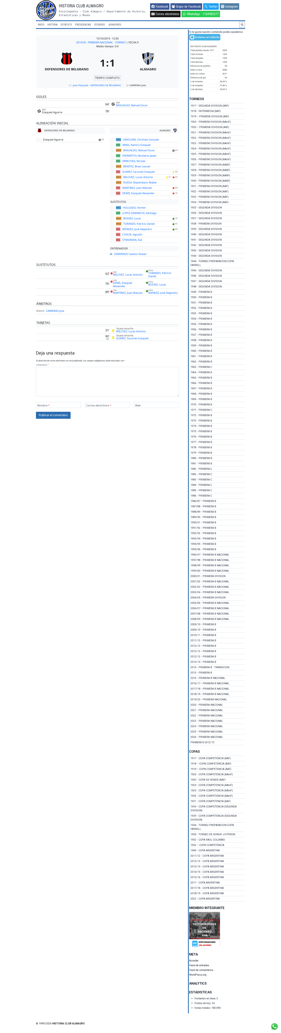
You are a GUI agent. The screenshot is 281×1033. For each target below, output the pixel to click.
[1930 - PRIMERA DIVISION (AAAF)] (217, 180)
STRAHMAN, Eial (132, 240)
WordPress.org (197, 974)
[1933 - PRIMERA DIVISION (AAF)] (217, 197)
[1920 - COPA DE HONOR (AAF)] (217, 779)
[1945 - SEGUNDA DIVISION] (217, 270)
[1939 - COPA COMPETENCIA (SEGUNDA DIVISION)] (217, 817)
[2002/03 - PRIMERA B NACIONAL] (217, 587)
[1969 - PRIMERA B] (217, 399)
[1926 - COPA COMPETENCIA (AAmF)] (217, 796)
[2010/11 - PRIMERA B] (217, 635)
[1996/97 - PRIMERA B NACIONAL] (217, 554)
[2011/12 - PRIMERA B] (217, 640)
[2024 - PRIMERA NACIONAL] (217, 726)
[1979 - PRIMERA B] (217, 452)
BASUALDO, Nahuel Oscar (132, 105)
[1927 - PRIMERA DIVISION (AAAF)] (217, 164)
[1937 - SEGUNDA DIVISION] (217, 218)
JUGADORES (114, 24)
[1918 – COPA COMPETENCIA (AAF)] (217, 763)
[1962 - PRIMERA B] (217, 361)
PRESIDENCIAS (83, 24)
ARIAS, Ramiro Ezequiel (136, 145)
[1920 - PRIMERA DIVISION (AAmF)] (217, 121)
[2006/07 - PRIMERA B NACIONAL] (217, 608)
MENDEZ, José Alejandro (137, 229)
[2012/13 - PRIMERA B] (217, 646)
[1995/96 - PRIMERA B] (217, 549)
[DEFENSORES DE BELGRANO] (67, 62)
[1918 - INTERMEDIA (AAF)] (217, 111)
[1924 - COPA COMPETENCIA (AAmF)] (217, 785)
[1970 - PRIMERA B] (217, 404)
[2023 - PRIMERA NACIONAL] (217, 721)
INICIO (41, 24)
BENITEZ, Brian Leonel (136, 166)
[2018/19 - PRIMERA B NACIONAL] (217, 694)
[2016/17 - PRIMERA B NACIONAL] (217, 683)
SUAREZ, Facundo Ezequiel (138, 172)
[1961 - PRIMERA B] (217, 356)
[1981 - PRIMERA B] (217, 463)
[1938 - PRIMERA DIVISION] (217, 223)
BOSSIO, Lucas (132, 218)
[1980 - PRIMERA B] (217, 458)
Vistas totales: (202, 1007)
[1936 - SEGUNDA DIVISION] (217, 213)
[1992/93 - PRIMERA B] (217, 533)
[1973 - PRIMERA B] (217, 420)
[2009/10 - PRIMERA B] (217, 624)
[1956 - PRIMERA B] (217, 329)
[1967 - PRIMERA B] (217, 388)
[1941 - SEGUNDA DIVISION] (217, 239)
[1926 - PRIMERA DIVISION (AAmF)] (217, 159)
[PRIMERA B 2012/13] (217, 742)
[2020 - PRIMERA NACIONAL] (217, 705)
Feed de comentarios (201, 970)
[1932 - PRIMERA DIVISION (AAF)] (217, 191)
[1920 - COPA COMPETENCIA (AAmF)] (217, 774)
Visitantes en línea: (205, 998)
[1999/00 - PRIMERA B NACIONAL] (217, 570)
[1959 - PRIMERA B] (217, 345)
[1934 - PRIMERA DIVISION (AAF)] (217, 202)
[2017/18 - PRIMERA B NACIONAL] (217, 688)
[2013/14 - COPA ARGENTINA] (217, 866)
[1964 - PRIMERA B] (217, 372)
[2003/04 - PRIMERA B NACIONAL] (217, 592)
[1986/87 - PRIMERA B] (217, 501)
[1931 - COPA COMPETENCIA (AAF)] (217, 801)
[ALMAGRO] (148, 62)
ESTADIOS (99, 24)
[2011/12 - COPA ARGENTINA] (217, 855)
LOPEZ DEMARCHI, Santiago (139, 213)
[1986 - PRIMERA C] (217, 495)
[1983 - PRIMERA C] (217, 474)
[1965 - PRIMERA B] (217, 377)
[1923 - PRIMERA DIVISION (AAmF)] (217, 143)
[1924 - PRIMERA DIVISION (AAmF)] (217, 148)
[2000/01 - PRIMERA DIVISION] (217, 576)
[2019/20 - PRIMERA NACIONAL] (217, 699)
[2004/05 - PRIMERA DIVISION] (217, 597)
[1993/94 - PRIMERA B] (217, 538)
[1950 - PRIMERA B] (217, 297)
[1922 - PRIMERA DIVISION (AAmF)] (217, 138)
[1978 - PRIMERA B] (217, 447)
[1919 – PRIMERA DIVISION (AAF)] (217, 116)
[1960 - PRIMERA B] (217, 351)
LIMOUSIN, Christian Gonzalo (141, 139)
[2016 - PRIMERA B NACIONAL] (217, 678)
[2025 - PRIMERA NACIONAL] (217, 731)
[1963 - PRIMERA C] (217, 367)
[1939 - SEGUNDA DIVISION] (217, 229)
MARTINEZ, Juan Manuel (137, 188)
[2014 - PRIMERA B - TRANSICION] (217, 667)
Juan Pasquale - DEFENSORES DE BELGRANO (97, 85)
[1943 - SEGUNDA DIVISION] (217, 250)
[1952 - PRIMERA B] (217, 308)
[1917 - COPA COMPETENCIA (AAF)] (217, 758)
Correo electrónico (98, 405)
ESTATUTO (66, 24)
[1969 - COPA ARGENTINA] (217, 850)
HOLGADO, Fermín (134, 207)
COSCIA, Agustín (132, 234)
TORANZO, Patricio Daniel (139, 224)
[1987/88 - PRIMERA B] (217, 506)
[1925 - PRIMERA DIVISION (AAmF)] (217, 154)
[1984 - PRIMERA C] (217, 485)
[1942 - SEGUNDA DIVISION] (217, 245)
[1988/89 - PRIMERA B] (217, 511)
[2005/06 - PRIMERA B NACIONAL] (217, 603)
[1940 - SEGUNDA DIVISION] (217, 234)
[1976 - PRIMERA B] (217, 436)
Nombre (43, 405)
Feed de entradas (199, 965)
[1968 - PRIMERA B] (217, 393)
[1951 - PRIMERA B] (217, 302)
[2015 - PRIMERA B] (217, 672)
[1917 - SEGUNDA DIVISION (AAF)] (217, 105)
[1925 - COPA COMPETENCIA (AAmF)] (217, 790)
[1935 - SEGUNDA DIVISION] (217, 207)
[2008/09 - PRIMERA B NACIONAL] (217, 619)
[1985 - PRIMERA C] (217, 490)
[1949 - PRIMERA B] (217, 292)
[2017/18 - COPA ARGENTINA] (217, 888)
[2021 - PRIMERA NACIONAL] (217, 710)
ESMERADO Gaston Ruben (130, 254)
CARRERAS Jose (55, 311)
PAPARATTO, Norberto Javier (139, 155)
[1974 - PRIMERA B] (217, 426)
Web (138, 405)
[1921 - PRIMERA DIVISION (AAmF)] (217, 132)
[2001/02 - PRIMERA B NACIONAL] (217, 581)
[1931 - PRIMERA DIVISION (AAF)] (217, 186)
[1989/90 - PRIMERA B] (217, 517)
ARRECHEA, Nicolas (134, 161)
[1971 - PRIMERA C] (217, 410)
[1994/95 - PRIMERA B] (217, 544)
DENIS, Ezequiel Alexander (138, 193)
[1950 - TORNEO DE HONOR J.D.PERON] (217, 834)
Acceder (194, 960)
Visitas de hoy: (203, 1003)
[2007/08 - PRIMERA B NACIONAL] (217, 613)
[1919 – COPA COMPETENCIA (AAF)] (217, 769)
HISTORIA (52, 24)
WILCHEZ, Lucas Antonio (138, 177)
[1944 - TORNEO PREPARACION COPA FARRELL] (217, 263)
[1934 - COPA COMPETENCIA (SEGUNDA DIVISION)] (217, 808)
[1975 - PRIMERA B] (217, 431)
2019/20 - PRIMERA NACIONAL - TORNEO (101, 42)
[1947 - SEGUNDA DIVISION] (217, 281)
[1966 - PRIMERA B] (217, 383)
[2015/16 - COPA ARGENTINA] (217, 877)
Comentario (42, 365)
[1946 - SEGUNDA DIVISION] (217, 276)
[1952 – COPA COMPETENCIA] (217, 845)
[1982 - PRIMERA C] (217, 469)
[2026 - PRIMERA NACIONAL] (217, 737)
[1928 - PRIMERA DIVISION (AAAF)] (217, 170)
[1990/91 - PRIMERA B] (217, 522)
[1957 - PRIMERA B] (217, 335)
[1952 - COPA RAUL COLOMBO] (217, 839)
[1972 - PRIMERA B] (217, 415)
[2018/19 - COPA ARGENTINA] (217, 893)
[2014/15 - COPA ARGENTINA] (217, 872)
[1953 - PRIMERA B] (217, 313)
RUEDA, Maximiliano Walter (140, 182)
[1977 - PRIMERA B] (217, 442)
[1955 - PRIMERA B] (217, 324)
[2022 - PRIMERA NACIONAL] (217, 715)
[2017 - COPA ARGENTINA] (217, 882)
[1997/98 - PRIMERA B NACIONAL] (217, 560)
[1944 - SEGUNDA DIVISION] (217, 256)
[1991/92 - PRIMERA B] (217, 528)
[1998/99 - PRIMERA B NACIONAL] (217, 565)
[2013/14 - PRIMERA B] (217, 662)
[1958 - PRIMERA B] (217, 340)
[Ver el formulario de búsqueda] (242, 24)
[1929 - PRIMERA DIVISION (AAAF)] (217, 175)
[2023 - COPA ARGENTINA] (217, 898)
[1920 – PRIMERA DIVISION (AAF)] (217, 127)
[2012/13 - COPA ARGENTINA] (217, 861)
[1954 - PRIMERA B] (217, 318)
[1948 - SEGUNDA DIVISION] (217, 286)
